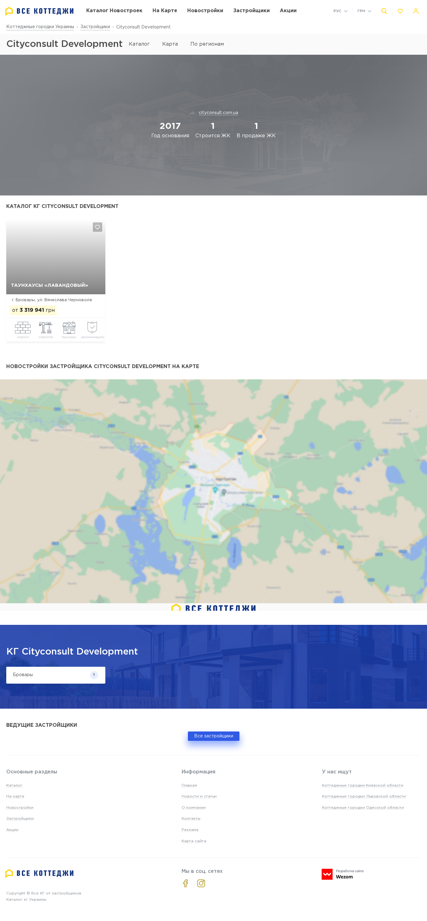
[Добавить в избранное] (97, 227)
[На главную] (39, 11)
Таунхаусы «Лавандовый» (49, 285)
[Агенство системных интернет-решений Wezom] (343, 874)
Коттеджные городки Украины (40, 27)
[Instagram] (201, 883)
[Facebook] (185, 883)
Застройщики (95, 27)
